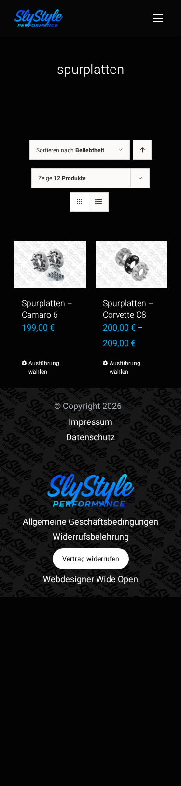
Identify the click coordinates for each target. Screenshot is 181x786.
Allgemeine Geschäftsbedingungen (90, 522)
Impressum (90, 422)
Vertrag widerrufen (90, 559)
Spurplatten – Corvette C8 (128, 309)
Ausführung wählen (39, 367)
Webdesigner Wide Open (90, 579)
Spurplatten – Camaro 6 (47, 309)
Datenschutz (90, 437)
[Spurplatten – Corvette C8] (131, 264)
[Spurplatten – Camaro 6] (50, 264)
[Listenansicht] (98, 202)
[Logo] (38, 13)
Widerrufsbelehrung (91, 537)
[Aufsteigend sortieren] (142, 150)
